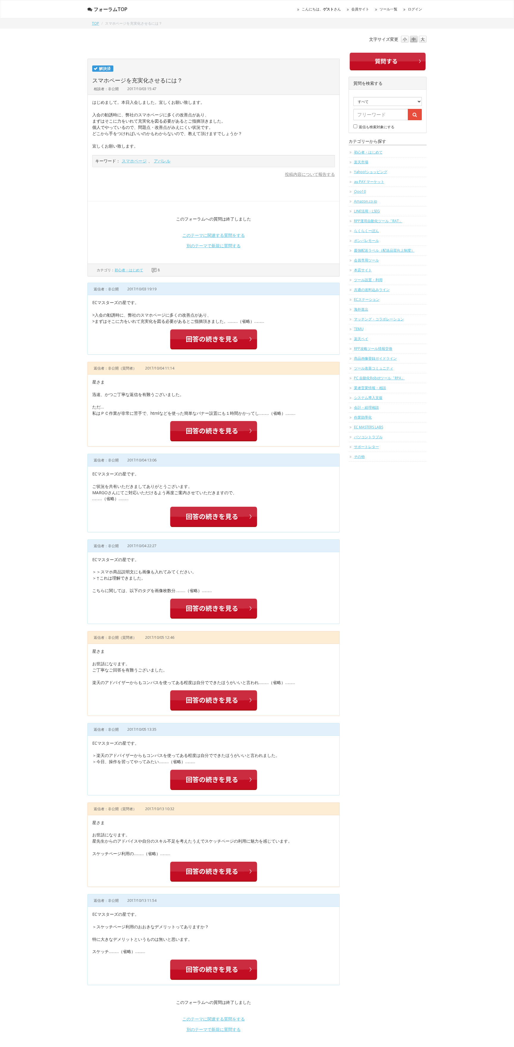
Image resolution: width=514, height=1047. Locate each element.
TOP (95, 23)
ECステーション (367, 299)
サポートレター (366, 446)
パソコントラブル (368, 436)
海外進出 (361, 309)
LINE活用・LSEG (367, 211)
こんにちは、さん (321, 9)
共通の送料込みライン (372, 289)
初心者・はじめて (129, 270)
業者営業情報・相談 (370, 387)
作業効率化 (363, 417)
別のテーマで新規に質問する (214, 245)
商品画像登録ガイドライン (375, 358)
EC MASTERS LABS (368, 427)
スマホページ (134, 161)
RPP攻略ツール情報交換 (373, 348)
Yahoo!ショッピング (370, 171)
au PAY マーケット (369, 181)
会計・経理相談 (366, 407)
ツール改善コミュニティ (373, 368)
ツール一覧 (388, 9)
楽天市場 (361, 162)
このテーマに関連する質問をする (213, 235)
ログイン (415, 9)
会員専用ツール (366, 260)
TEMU (358, 328)
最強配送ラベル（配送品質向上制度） (384, 250)
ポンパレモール (366, 240)
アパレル (162, 161)
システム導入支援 (368, 397)
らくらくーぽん (366, 230)
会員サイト (360, 9)
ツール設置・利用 (368, 279)
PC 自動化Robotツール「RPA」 (379, 378)
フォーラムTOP (110, 9)
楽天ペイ (361, 338)
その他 (359, 456)
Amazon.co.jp (365, 201)
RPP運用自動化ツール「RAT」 (378, 220)
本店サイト (363, 270)
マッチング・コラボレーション (379, 319)
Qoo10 (360, 191)
